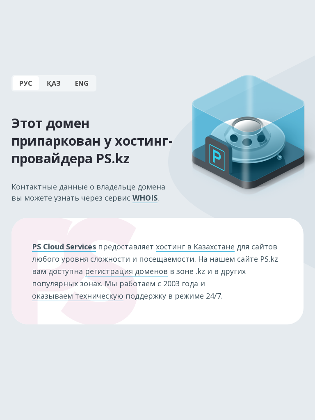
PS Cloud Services (64, 246)
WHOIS (145, 198)
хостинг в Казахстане (195, 246)
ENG (82, 83)
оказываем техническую (77, 296)
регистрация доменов (126, 271)
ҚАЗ (54, 83)
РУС (25, 83)
